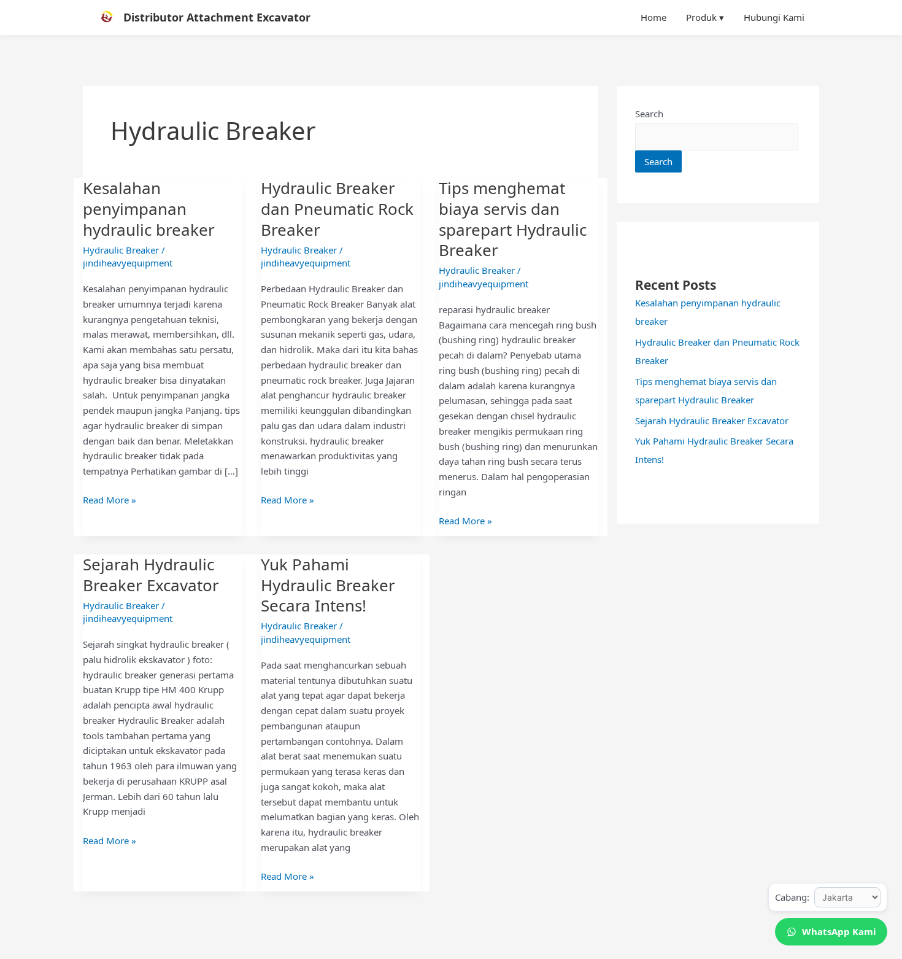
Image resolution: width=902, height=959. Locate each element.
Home (653, 17)
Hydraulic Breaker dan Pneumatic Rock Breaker (337, 209)
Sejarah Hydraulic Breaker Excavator (151, 574)
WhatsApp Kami (839, 931)
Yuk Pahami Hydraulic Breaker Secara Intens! (328, 585)
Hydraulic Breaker (121, 250)
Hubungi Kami (774, 17)
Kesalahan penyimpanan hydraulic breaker (149, 209)
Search (649, 113)
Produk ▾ (705, 17)
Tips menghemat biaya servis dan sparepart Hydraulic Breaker (513, 219)
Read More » (109, 499)
